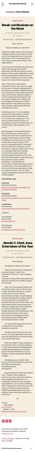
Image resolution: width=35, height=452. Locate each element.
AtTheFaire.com (7, 434)
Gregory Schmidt (8, 439)
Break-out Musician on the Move (17, 26)
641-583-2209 (6, 407)
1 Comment (18, 36)
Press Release (17, 20)
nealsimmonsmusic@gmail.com (13, 230)
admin (11, 33)
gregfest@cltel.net (8, 221)
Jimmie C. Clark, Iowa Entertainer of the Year (17, 244)
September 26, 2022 (23, 33)
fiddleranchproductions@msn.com (14, 412)
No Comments (18, 253)
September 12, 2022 (23, 251)
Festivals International (17, 4)
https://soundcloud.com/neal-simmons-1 (16, 209)
